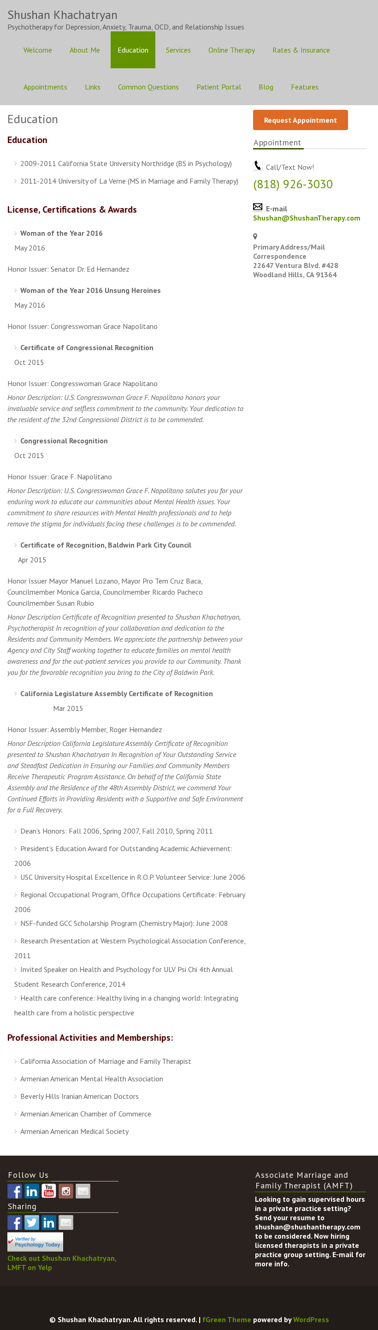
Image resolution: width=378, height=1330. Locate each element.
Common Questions (148, 86)
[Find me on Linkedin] (31, 1191)
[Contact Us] (83, 1191)
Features (305, 86)
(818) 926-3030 (293, 183)
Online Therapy (231, 49)
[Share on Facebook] (14, 1222)
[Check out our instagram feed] (66, 1191)
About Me (85, 49)
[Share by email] (66, 1222)
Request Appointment (300, 120)
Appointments (45, 86)
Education (133, 49)
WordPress (311, 1319)
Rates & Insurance (301, 49)
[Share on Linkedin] (48, 1222)
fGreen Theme (226, 1319)
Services (178, 49)
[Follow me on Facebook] (14, 1191)
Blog (266, 86)
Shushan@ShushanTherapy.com (306, 217)
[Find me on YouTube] (48, 1191)
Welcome (38, 49)
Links (92, 86)
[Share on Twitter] (31, 1222)
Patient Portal (218, 86)
